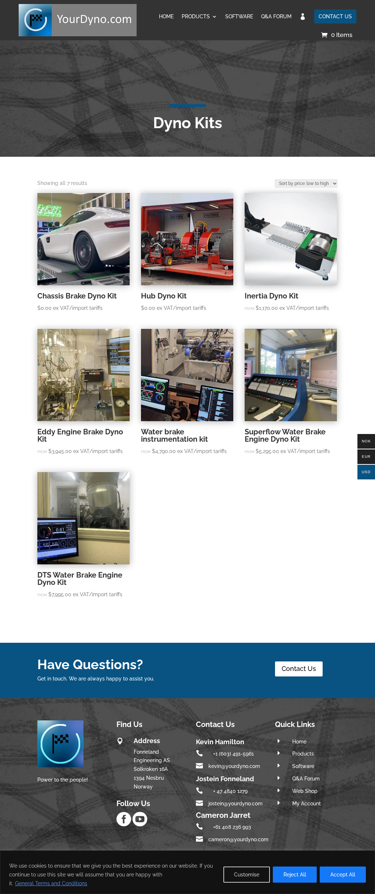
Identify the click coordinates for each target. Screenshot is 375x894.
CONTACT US (335, 16)
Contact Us (299, 668)
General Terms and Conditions (51, 883)
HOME (166, 16)
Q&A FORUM (276, 16)
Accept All (342, 875)
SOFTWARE (239, 16)
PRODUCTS (196, 16)
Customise (246, 875)
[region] (187, 872)
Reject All (294, 875)
